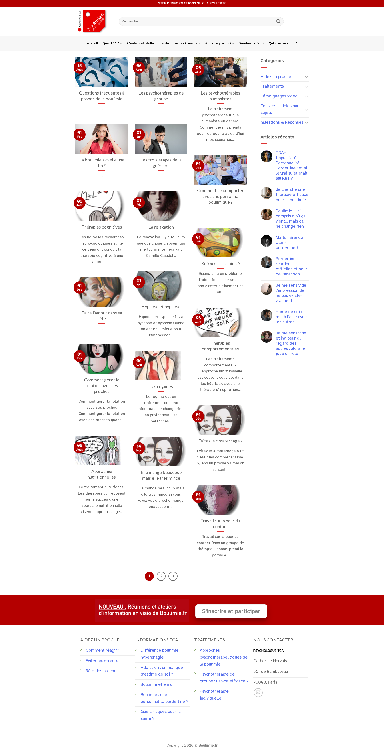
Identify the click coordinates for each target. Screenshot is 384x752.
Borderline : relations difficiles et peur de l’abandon (291, 266)
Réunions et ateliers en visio (147, 43)
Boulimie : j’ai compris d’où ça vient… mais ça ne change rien (291, 219)
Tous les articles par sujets (280, 109)
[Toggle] (306, 77)
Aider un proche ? (218, 43)
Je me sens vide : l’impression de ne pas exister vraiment (292, 293)
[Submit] (278, 21)
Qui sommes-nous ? (283, 43)
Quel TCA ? (110, 43)
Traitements (272, 86)
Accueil (92, 43)
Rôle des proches (102, 671)
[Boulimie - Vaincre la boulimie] (93, 21)
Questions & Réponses (282, 122)
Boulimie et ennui (157, 684)
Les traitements (186, 43)
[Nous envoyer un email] (258, 692)
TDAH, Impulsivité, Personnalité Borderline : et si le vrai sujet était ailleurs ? (292, 165)
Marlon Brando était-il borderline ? (289, 242)
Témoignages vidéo (279, 96)
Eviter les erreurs (102, 660)
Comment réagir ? (103, 650)
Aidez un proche (276, 76)
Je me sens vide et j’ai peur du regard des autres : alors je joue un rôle (291, 343)
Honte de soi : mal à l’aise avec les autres (291, 317)
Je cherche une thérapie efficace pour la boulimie (292, 194)
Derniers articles (251, 43)
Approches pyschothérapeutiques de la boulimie (224, 657)
